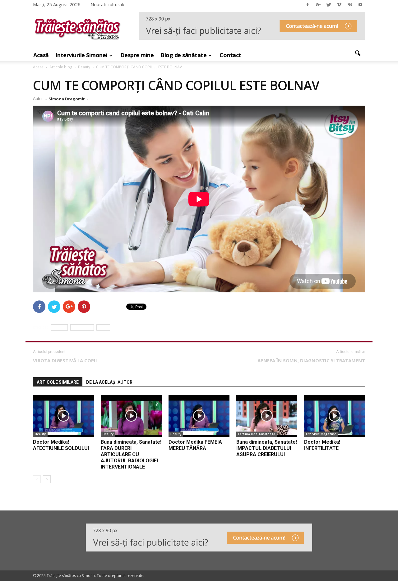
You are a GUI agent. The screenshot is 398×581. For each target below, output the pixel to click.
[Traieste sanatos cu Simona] (78, 41)
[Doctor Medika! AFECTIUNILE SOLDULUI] (63, 416)
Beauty (40, 434)
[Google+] (318, 4)
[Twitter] (328, 4)
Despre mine (137, 55)
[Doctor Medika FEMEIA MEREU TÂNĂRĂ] (199, 416)
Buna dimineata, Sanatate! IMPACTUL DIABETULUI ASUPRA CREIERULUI (266, 448)
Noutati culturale (108, 4)
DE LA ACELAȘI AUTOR (109, 382)
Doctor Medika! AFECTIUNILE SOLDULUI (61, 445)
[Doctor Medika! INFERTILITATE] (334, 416)
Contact (230, 55)
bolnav (59, 327)
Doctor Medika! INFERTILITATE (322, 445)
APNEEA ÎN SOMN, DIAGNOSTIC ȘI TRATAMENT (311, 360)
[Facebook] (307, 4)
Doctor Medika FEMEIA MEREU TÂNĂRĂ (195, 445)
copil (103, 327)
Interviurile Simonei (81, 55)
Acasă (41, 55)
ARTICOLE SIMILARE (58, 382)
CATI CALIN (82, 327)
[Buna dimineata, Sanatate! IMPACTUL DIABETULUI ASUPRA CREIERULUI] (266, 416)
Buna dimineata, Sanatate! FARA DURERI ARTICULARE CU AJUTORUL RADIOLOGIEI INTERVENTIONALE (131, 454)
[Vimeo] (339, 4)
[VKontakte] (349, 4)
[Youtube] (360, 4)
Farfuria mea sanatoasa (256, 434)
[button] (357, 53)
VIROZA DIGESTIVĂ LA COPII (65, 360)
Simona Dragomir (67, 99)
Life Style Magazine (321, 434)
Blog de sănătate (183, 55)
